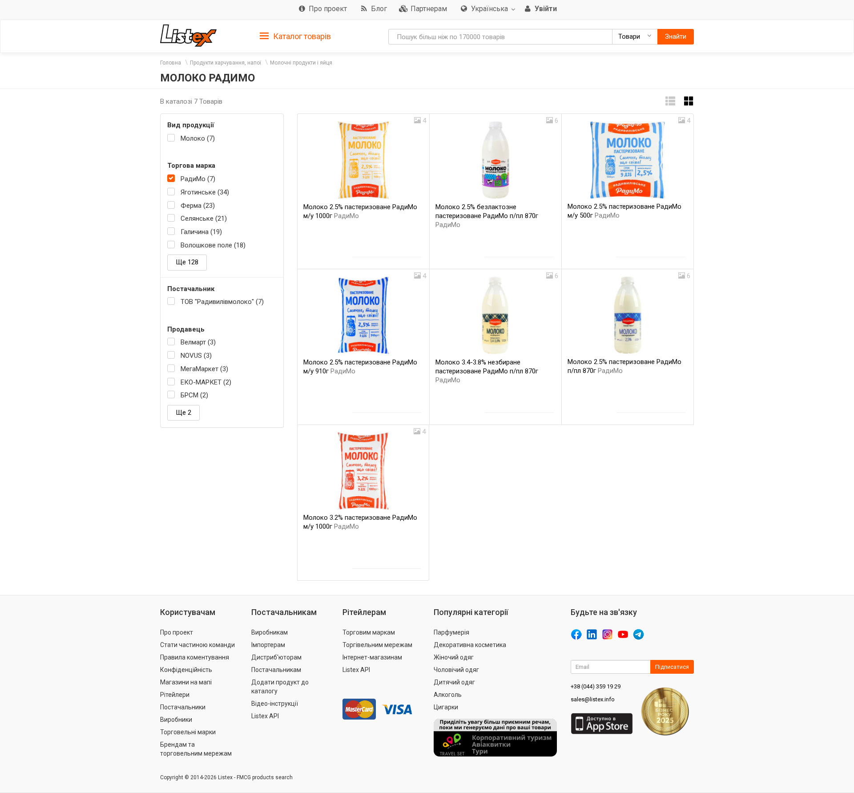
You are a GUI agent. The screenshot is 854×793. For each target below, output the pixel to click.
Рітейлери (174, 694)
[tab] (295, 36)
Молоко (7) (198, 138)
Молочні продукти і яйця (301, 63)
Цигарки (446, 707)
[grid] (689, 101)
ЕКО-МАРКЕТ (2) (206, 382)
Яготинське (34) (205, 192)
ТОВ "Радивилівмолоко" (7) (222, 302)
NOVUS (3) (196, 356)
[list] (670, 101)
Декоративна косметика (470, 644)
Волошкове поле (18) (213, 245)
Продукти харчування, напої (225, 63)
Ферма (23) (198, 206)
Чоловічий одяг (456, 669)
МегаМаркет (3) (204, 369)
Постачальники (182, 707)
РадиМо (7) (198, 179)
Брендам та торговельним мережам (196, 749)
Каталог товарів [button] (301, 36)
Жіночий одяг (454, 657)
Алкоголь (448, 694)
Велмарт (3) (198, 342)
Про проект (176, 632)
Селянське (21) (204, 218)
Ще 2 (183, 413)
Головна (170, 63)
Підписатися (672, 667)
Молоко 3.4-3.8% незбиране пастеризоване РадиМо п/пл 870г (486, 371)
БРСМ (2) (194, 395)
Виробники (176, 719)
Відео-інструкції (274, 703)
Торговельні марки (188, 732)
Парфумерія (451, 632)
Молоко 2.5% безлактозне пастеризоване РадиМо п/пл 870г (486, 216)
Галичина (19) (201, 232)
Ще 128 (187, 262)
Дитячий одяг (454, 682)
